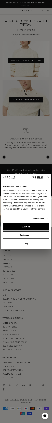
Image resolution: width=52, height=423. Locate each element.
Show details (38, 219)
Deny (26, 243)
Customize (24, 235)
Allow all (26, 227)
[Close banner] (48, 177)
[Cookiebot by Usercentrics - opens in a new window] (32, 177)
